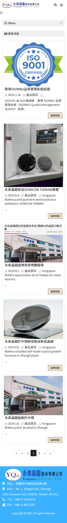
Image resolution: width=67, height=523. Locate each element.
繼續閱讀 (55, 115)
